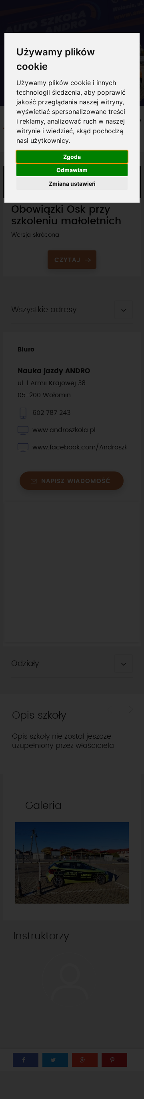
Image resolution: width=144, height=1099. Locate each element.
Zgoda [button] (72, 156)
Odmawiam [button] (72, 170)
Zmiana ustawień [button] (72, 183)
